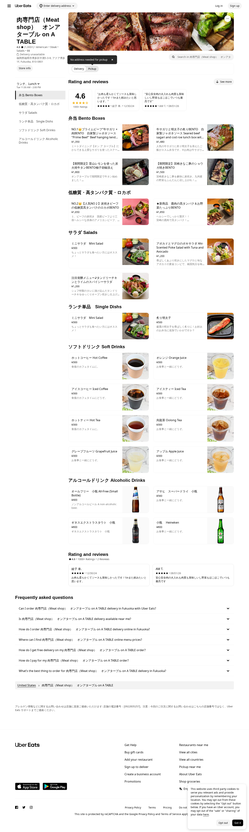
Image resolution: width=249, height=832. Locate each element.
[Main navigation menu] (9, 5)
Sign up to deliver (136, 767)
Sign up (235, 5)
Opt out (223, 823)
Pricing (167, 807)
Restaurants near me (193, 745)
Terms (152, 807)
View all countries (191, 760)
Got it (237, 823)
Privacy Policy (133, 807)
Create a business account (142, 774)
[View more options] (227, 18)
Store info (25, 68)
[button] (124, 608)
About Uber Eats (190, 774)
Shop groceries (189, 781)
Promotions (132, 781)
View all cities (188, 752)
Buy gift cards (133, 752)
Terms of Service (171, 814)
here (206, 814)
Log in (219, 5)
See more (226, 81)
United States (26, 685)
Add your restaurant (138, 760)
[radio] (79, 69)
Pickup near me (190, 767)
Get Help (130, 745)
